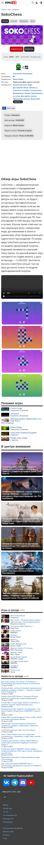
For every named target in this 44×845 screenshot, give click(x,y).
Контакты (6, 835)
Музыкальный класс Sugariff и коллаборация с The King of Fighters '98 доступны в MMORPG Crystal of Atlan (20, 711)
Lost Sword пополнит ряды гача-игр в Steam (18, 730)
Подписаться (16, 49)
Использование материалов (13, 828)
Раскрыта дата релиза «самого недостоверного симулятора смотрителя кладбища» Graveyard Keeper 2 (19, 743)
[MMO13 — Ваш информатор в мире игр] (10, 2)
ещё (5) (17, 102)
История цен (35, 57)
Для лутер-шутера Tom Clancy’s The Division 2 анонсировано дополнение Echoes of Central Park (20, 683)
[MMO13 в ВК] (6, 783)
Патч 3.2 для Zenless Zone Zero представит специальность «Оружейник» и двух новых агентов (20, 735)
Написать (29, 49)
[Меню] (2, 3)
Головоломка (35, 90)
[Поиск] (32, 2)
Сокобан (25, 90)
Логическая (27, 74)
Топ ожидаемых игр (10, 815)
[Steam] (26, 67)
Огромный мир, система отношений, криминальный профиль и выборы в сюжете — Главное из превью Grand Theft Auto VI (21, 470)
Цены (32, 21)
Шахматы (33, 88)
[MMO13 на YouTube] (31, 783)
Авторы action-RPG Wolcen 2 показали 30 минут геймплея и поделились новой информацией (19, 697)
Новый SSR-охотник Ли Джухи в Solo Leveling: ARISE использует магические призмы (21, 718)
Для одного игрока (28, 96)
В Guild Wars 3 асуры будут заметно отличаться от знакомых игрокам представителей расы (20, 704)
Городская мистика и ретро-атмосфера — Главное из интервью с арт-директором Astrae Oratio (21, 521)
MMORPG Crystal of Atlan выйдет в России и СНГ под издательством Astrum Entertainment (22, 571)
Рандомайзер (7, 822)
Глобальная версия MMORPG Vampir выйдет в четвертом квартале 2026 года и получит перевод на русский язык (21, 751)
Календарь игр (8, 819)
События (14, 21)
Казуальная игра (20, 85)
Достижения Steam (20, 88)
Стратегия (17, 74)
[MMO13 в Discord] (22, 783)
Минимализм (18, 93)
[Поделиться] (23, 67)
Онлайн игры (7, 808)
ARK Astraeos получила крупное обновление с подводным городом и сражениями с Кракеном (19, 725)
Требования (24, 21)
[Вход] (40, 2)
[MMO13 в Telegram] (14, 783)
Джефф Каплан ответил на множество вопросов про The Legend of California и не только (21, 546)
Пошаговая (35, 99)
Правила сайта (8, 831)
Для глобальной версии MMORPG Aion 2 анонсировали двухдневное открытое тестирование (21, 765)
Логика (27, 93)
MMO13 (5, 805)
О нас (5, 838)
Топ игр (5, 812)
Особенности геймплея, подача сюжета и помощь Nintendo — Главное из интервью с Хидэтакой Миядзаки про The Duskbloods (21, 495)
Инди (30, 85)
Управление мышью (21, 99)
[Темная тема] (36, 2)
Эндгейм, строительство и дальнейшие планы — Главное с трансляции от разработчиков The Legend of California (20, 595)
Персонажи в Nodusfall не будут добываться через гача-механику (20, 758)
